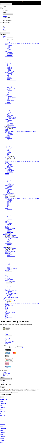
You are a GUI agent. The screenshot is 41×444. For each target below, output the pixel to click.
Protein (4, 126)
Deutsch (4, 30)
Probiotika (8, 230)
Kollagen (6, 145)
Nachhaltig (12, 237)
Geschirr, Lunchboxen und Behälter (11, 290)
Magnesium (9, 201)
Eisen (8, 207)
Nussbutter (6, 51)
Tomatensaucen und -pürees (11, 117)
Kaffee (8, 121)
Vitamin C (8, 204)
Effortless (16, 237)
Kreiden (8, 296)
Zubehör (4, 282)
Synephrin (8, 192)
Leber (6, 314)
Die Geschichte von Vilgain (9, 341)
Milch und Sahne (10, 87)
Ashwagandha (9, 217)
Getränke (6, 119)
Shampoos (8, 267)
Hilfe (5, 333)
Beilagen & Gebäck (8, 103)
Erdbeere (8, 153)
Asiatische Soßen (10, 115)
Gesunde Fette (7, 218)
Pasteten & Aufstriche (10, 100)
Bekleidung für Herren (8, 243)
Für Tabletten (9, 292)
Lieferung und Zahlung (9, 337)
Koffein (8, 190)
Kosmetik (4, 247)
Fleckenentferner (9, 277)
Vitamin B (8, 203)
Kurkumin (8, 225)
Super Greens (9, 210)
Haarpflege (6, 265)
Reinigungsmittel (7, 278)
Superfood (6, 208)
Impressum (4, 372)
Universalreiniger (10, 279)
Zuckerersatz (9, 77)
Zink (7, 206)
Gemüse (8, 102)
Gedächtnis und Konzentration (10, 312)
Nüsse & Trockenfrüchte (9, 56)
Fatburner (6, 188)
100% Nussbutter (10, 53)
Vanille (8, 150)
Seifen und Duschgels (10, 261)
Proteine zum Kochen (10, 86)
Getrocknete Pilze (10, 60)
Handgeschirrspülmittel (11, 281)
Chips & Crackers (10, 65)
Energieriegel (9, 182)
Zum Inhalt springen (3, 0)
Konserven (6, 95)
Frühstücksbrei (9, 49)
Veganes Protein (7, 137)
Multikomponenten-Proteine (11, 178)
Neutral (8, 149)
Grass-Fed (12, 43)
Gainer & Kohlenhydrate (9, 185)
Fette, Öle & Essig (8, 89)
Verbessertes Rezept (8, 42)
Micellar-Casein (9, 141)
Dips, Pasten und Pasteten (11, 118)
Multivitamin (9, 202)
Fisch (8, 99)
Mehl (8, 84)
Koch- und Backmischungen (11, 83)
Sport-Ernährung (5, 156)
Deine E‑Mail (5, 346)
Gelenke (6, 307)
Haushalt (4, 271)
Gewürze (8, 79)
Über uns (6, 340)
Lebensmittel (5, 37)
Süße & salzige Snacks (8, 62)
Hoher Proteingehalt (27, 43)
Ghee (8, 93)
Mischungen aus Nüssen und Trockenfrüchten (14, 61)
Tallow (14, 251)
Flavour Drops (9, 78)
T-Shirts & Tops (9, 240)
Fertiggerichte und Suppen (11, 97)
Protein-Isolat (9, 135)
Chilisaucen (9, 116)
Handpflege (9, 262)
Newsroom (6, 343)
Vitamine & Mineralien (8, 199)
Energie (6, 316)
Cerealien (6, 44)
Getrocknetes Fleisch (10, 184)
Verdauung (6, 310)
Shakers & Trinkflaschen (9, 285)
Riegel (8, 64)
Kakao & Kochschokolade (11, 88)
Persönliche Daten (6, 375)
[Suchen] (1, 8)
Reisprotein (9, 139)
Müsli (8, 48)
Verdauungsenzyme (10, 232)
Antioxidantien (7, 222)
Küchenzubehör (7, 289)
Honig (8, 76)
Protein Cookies (9, 183)
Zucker (8, 75)
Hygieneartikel (7, 264)
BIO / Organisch (7, 43)
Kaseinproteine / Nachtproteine (12, 177)
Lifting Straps (9, 295)
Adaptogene (7, 214)
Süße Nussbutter (9, 55)
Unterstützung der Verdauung (10, 228)
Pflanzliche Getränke (10, 125)
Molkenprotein (7, 132)
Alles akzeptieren (14, 392)
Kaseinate (8, 142)
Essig (8, 94)
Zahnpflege (7, 270)
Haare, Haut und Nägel (9, 305)
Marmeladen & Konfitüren (11, 80)
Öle (7, 91)
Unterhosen (9, 242)
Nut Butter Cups (9, 67)
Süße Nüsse (9, 69)
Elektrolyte (6, 162)
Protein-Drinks (9, 165)
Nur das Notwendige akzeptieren (6, 392)
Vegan (15, 43)
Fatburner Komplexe (10, 193)
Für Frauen (6, 226)
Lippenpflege (9, 257)
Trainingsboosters (8, 168)
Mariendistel (9, 224)
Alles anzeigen (9, 45)
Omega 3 (8, 220)
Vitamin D (8, 205)
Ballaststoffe (9, 231)
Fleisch (8, 98)
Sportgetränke (7, 163)
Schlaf (6, 311)
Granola (8, 47)
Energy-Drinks (9, 167)
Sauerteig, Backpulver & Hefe (12, 85)
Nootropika (7, 221)
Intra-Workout (9, 171)
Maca (8, 216)
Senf (7, 114)
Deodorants (9, 260)
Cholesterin (7, 313)
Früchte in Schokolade (10, 71)
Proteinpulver (7, 174)
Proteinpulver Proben (8, 146)
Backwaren (9, 109)
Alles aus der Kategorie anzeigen (10, 38)
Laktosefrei (22, 43)
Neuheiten (6, 41)
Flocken (8, 46)
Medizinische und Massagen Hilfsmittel (11, 297)
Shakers (8, 287)
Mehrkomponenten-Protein (9, 143)
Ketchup (8, 113)
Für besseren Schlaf (8, 233)
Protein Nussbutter (10, 54)
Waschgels (8, 276)
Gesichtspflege (7, 253)
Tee (7, 122)
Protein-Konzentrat (10, 134)
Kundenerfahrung (8, 342)
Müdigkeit (6, 315)
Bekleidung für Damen (8, 238)
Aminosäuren (7, 173)
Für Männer (7, 227)
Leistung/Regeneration (8, 317)
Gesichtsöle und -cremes (11, 256)
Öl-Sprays (8, 92)
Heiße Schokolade (10, 123)
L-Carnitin (8, 191)
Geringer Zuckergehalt (35, 43)
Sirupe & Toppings (10, 74)
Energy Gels (9, 187)
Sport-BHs (8, 239)
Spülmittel (6, 280)
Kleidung (4, 234)
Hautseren (8, 255)
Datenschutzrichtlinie (25, 347)
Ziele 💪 (4, 299)
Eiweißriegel (9, 181)
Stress (6, 306)
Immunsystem (7, 304)
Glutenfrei (18, 43)
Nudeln (8, 108)
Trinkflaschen (9, 288)
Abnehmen (6, 309)
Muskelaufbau (7, 308)
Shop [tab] (3, 382)
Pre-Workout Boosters (10, 170)
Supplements (5, 194)
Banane (8, 154)
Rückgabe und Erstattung (9, 338)
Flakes (8, 50)
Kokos (8, 155)
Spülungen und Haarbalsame (12, 268)
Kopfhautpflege (9, 269)
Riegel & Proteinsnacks (9, 179)
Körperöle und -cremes (11, 263)
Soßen (6, 111)
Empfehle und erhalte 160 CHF (10, 334)
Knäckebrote (9, 110)
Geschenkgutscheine (8, 335)
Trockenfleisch (9, 68)
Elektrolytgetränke (10, 166)
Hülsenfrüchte (9, 106)
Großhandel (7, 339)
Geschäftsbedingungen (6, 373)
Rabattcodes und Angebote (9, 336)
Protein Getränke (10, 124)
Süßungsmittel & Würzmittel (9, 72)
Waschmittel (7, 275)
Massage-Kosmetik (8, 252)
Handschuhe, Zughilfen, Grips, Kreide (11, 293)
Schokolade (9, 70)
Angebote (4, 36)
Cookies (8, 66)
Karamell (8, 151)
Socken (8, 241)
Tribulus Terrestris (10, 172)
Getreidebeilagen (10, 107)
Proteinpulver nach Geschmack (10, 147)
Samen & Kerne (9, 59)
